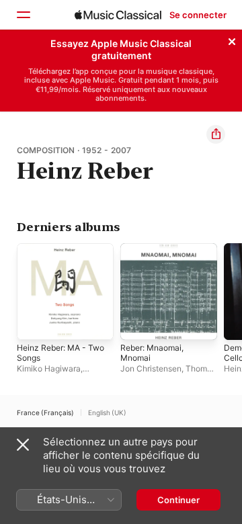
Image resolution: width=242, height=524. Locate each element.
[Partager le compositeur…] (215, 134)
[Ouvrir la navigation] (23, 15)
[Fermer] (232, 40)
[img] (118, 14)
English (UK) (107, 412)
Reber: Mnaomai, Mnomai (152, 353)
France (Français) (45, 412)
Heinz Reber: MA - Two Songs (60, 353)
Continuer (178, 499)
